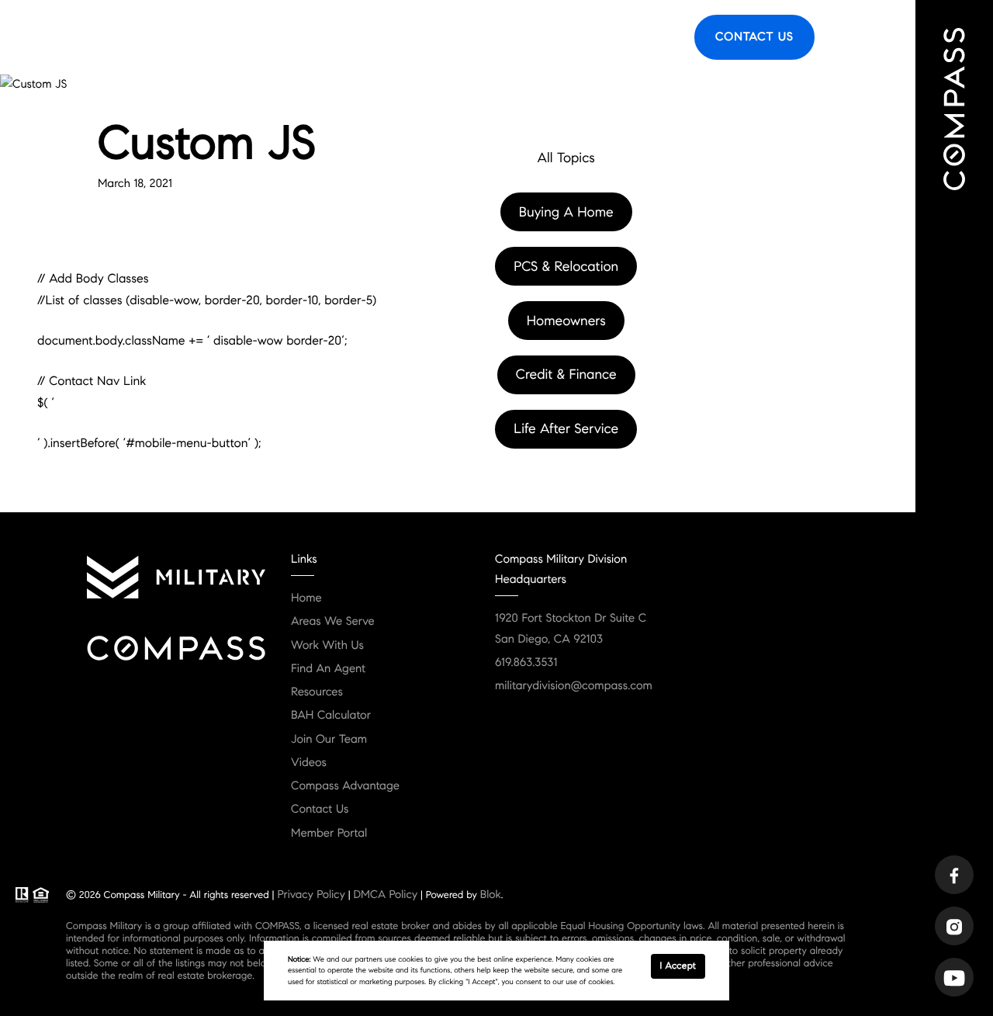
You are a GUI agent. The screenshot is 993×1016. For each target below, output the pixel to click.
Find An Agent (243, 37)
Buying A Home (566, 211)
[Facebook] (954, 874)
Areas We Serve (346, 37)
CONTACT (198, 272)
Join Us (652, 37)
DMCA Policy (385, 894)
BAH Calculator (331, 716)
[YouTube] (954, 977)
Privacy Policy (310, 894)
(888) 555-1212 (297, 272)
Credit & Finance (566, 374)
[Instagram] (954, 926)
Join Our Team (329, 740)
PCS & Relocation (566, 266)
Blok (490, 894)
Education (509, 37)
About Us (435, 37)
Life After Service (566, 428)
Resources (585, 37)
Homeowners (566, 320)
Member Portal (329, 834)
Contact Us (754, 37)
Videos (309, 763)
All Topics (565, 157)
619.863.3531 (526, 663)
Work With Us (327, 646)
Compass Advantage (345, 786)
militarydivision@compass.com (573, 686)
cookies (410, 959)
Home (306, 598)
